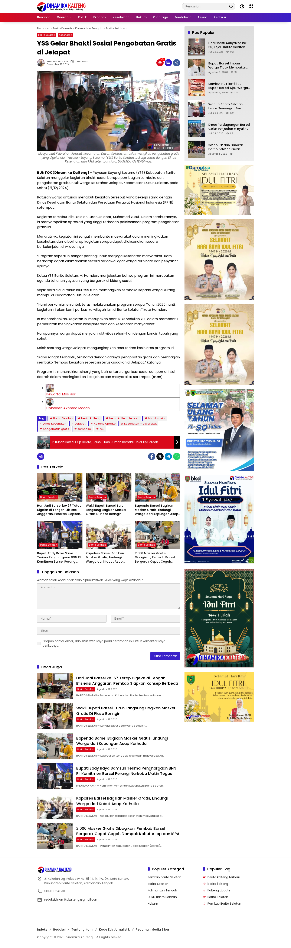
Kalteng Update (105, 424)
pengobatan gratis (56, 429)
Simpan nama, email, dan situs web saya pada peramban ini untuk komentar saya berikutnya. (104, 643)
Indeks (42, 929)
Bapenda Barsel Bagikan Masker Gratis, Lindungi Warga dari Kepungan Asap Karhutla (156, 510)
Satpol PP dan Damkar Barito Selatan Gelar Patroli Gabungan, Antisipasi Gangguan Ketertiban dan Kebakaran (229, 147)
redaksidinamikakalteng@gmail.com (71, 899)
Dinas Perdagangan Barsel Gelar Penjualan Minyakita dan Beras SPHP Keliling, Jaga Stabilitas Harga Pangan (229, 127)
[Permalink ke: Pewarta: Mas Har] (42, 63)
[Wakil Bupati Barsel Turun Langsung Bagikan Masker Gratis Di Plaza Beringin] (108, 487)
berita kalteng (91, 418)
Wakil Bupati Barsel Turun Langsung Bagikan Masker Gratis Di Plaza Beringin (106, 510)
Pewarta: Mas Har (57, 61)
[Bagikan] (176, 62)
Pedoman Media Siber (152, 929)
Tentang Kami (82, 929)
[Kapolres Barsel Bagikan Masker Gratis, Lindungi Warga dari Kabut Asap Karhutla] (108, 535)
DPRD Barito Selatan (162, 897)
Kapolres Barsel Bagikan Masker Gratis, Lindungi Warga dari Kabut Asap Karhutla (105, 557)
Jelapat (80, 424)
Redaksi (59, 929)
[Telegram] (168, 456)
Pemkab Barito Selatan (164, 877)
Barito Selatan (46, 35)
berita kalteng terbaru (124, 418)
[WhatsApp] (176, 456)
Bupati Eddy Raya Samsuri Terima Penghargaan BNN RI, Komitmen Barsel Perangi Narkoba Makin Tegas (59, 557)
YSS (101, 429)
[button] (231, 6)
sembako (84, 429)
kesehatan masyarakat (140, 424)
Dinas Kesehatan (54, 424)
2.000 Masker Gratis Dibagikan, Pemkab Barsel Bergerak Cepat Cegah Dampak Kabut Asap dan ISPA (155, 557)
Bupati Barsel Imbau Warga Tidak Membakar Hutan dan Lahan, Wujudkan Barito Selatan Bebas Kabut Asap (227, 65)
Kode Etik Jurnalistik (114, 929)
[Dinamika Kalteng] (61, 7)
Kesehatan (65, 35)
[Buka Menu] (251, 6)
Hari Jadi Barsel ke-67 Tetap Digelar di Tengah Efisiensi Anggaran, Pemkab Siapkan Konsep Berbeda (59, 510)
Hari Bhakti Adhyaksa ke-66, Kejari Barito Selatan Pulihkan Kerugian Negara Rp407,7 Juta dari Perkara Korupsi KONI (228, 45)
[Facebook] (151, 456)
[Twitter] (160, 456)
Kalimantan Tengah (162, 890)
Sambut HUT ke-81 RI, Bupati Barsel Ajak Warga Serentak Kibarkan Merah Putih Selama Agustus (228, 86)
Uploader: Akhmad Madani (68, 408)
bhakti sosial (156, 418)
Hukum (153, 903)
